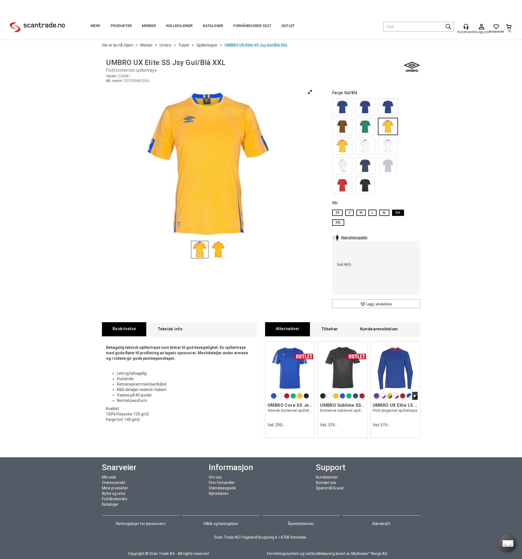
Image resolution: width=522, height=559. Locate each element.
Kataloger (213, 26)
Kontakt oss (326, 482)
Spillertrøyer (207, 45)
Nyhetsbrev (218, 493)
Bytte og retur (114, 493)
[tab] (124, 329)
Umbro (165, 45)
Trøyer (183, 45)
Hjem (128, 45)
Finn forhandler (222, 482)
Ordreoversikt (113, 482)
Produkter (121, 26)
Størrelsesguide (222, 488)
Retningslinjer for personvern (141, 523)
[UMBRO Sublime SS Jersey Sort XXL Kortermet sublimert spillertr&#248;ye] (342, 368)
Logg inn (481, 27)
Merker (149, 26)
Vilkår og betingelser (220, 523)
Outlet (288, 26)
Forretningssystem (283, 553)
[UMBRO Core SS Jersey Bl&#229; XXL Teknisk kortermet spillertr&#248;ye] (290, 368)
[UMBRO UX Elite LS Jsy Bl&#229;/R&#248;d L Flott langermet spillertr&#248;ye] (395, 368)
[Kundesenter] (466, 26)
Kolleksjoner (179, 26)
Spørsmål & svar (330, 488)
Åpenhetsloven (301, 523)
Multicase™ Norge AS (369, 553)
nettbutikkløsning (320, 553)
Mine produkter (115, 488)
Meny (95, 26)
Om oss (215, 477)
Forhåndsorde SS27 (252, 26)
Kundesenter (327, 477)
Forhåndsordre (114, 499)
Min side (109, 477)
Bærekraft (381, 523)
